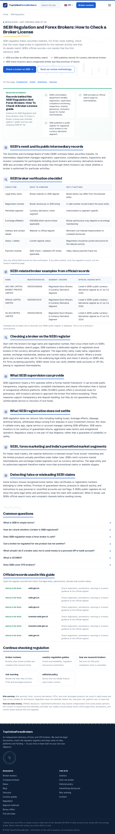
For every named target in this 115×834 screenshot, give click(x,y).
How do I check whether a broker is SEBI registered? (30, 529)
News (5, 784)
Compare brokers (11, 780)
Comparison (21, 82)
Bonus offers (9, 809)
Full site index (9, 813)
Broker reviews (86, 5)
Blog (5, 788)
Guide (32, 82)
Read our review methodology (56, 69)
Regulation (8, 801)
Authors (63, 775)
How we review (66, 780)
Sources (53, 82)
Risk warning (65, 792)
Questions (42, 82)
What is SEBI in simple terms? (18, 522)
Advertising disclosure (69, 788)
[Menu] (109, 5)
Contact (63, 797)
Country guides (10, 797)
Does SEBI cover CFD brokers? (19, 564)
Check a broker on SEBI (19, 69)
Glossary (7, 792)
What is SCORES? (12, 557)
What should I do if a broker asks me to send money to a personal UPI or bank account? (49, 550)
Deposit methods (11, 805)
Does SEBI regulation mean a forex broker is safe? (29, 536)
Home (5, 14)
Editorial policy (66, 784)
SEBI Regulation (17, 14)
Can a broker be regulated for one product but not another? (34, 543)
